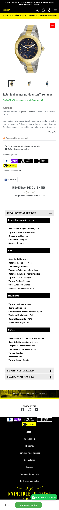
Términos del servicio (29, 474)
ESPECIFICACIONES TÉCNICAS (21, 213)
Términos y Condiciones (29, 453)
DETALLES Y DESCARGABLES (21, 371)
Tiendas (29, 467)
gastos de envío (27, 112)
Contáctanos (29, 460)
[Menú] (55, 10)
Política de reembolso (29, 481)
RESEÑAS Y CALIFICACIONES (20, 377)
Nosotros (29, 432)
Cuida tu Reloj (29, 439)
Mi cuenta (29, 446)
